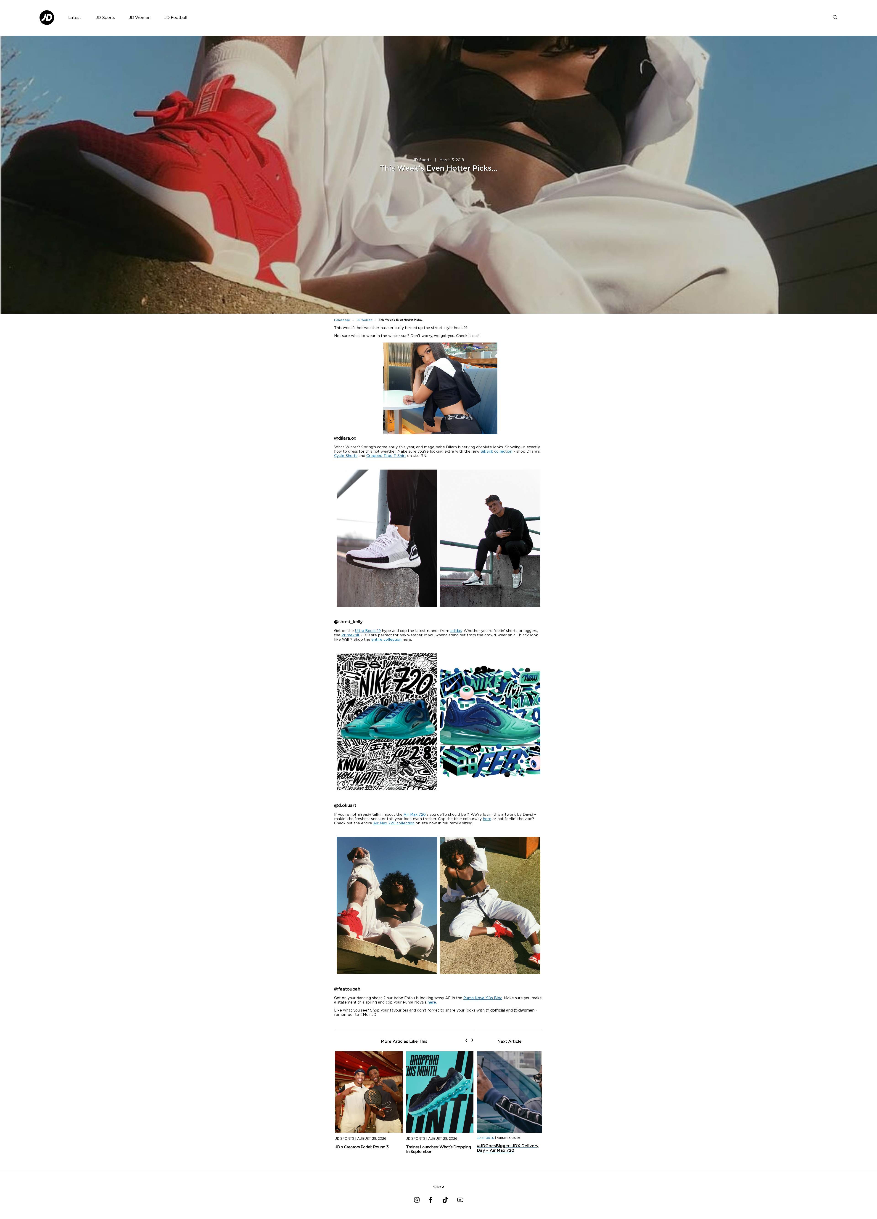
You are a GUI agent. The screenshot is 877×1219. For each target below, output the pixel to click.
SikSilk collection (496, 451)
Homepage (342, 320)
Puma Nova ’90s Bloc (482, 998)
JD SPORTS (485, 1138)
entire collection (386, 639)
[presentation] (466, 1040)
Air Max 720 (415, 814)
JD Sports (105, 18)
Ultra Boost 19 (368, 631)
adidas (456, 631)
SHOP (438, 1187)
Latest (74, 18)
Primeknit (350, 635)
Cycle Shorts (345, 456)
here (487, 819)
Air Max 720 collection (394, 823)
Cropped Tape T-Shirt (386, 456)
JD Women (140, 18)
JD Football (175, 18)
